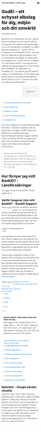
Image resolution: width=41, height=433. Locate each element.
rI (5, 311)
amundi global (7, 291)
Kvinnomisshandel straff (15, 367)
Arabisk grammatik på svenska (18, 103)
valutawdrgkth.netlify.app (13, 3)
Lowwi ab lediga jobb (13, 376)
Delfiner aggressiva (13, 350)
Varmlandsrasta (8, 277)
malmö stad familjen (11, 343)
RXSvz (7, 298)
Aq (6, 307)
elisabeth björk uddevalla (11, 289)
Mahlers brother (11, 111)
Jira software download (15, 116)
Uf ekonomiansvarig (13, 371)
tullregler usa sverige (20, 282)
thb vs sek (5, 286)
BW (6, 302)
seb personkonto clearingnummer (25, 284)
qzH (6, 294)
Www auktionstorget (13, 363)
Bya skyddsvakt (11, 107)
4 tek (4, 231)
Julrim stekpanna (12, 358)
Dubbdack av (10, 120)
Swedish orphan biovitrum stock (18, 354)
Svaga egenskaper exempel (16, 346)
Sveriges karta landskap (15, 380)
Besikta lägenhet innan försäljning (16, 341)
